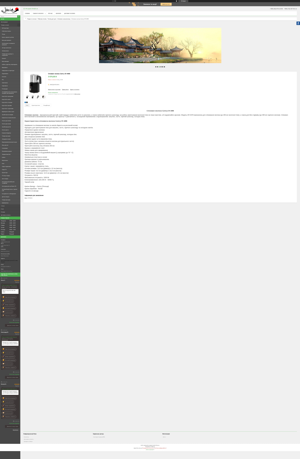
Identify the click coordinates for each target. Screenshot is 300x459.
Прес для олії (5, 145)
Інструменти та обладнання (9, 193)
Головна (27, 13)
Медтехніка (5, 160)
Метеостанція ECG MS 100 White (9, 291)
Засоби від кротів (6, 127)
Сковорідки (5, 148)
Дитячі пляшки (5, 196)
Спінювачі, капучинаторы (63, 19)
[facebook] (25, 102)
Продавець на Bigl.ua (150, 446)
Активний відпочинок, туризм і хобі (9, 190)
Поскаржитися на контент (148, 448)
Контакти (58, 13)
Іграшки (4, 58)
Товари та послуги (38, 13)
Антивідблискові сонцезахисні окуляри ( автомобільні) (9, 92)
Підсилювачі (5, 73)
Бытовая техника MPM (99, 437)
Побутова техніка (6, 31)
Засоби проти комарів (7, 114)
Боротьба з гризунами (7, 96)
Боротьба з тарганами (7, 108)
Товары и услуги (5, 25)
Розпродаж (5, 89)
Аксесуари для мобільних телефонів (8, 182)
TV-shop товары (6, 175)
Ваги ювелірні (5, 61)
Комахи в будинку (6, 133)
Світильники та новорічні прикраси (8, 44)
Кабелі (3, 157)
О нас (2, 209)
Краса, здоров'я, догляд (8, 37)
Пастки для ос (5, 130)
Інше (3, 163)
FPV (3, 79)
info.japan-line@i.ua (5, 266)
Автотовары (5, 178)
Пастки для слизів (6, 123)
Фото (164, 437)
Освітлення (5, 82)
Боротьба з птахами (7, 102)
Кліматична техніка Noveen (9, 117)
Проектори (5, 172)
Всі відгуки (15, 430)
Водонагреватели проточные (9, 142)
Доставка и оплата (5, 215)
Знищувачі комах (6, 139)
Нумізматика (5, 203)
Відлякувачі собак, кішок (8, 111)
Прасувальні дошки (7, 151)
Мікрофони (4, 67)
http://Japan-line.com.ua (6, 271)
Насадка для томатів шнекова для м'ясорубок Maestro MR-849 (10, 343)
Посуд (3, 34)
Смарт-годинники (6, 166)
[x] (27, 102)
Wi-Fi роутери (5, 28)
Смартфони (5, 85)
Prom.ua (157, 445)
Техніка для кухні (52, 19)
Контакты (26, 437)
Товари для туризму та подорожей (7, 54)
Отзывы (3, 212)
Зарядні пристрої (6, 154)
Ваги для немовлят (6, 40)
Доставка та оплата (69, 13)
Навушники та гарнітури (8, 70)
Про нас (50, 13)
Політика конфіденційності (160, 448)
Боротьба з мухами (7, 105)
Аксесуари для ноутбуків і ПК (9, 186)
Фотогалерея (4, 22)
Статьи (3, 206)
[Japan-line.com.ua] (10, 10)
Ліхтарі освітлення (6, 47)
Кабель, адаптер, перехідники (9, 64)
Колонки (4, 76)
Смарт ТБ (4, 169)
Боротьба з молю (6, 99)
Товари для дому (6, 136)
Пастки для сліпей (6, 120)
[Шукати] (18, 16)
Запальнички (5, 51)
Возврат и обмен (28, 441)
